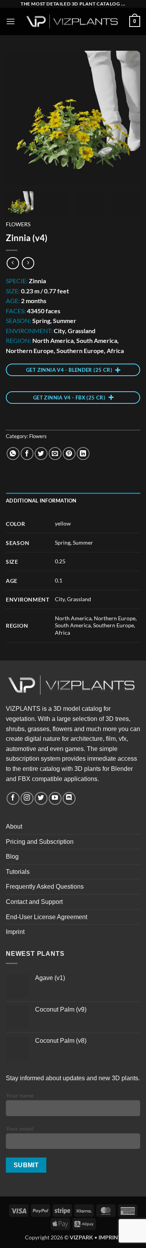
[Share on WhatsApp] (13, 453)
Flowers (18, 224)
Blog (12, 856)
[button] (10, 21)
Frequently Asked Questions (45, 886)
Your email (19, 1129)
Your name (20, 1095)
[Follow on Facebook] (13, 798)
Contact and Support (34, 901)
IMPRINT (110, 1237)
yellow (63, 523)
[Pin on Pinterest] (69, 453)
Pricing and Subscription (40, 841)
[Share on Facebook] (27, 453)
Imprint (15, 931)
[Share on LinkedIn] (83, 453)
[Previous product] (28, 263)
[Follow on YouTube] (55, 798)
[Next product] (13, 263)
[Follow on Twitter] (41, 798)
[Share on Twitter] (41, 453)
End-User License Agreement (46, 917)
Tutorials (18, 871)
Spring (62, 542)
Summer (83, 542)
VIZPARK (81, 1237)
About (14, 826)
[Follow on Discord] (69, 798)
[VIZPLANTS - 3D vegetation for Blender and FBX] (73, 21)
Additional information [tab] (41, 500)
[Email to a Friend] (55, 453)
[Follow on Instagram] (27, 798)
